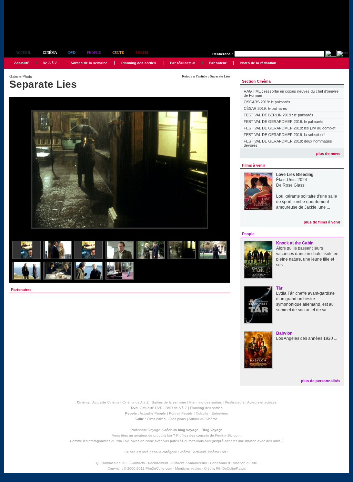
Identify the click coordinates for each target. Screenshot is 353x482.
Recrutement (158, 463)
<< (19, 170)
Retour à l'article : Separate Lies (206, 76)
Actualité (21, 63)
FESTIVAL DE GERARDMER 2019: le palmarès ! (284, 121)
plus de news (328, 153)
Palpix (241, 468)
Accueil (23, 52)
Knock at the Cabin (294, 243)
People (94, 52)
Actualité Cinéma (105, 402)
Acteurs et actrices (261, 402)
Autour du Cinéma (203, 419)
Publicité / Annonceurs (189, 463)
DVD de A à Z (176, 408)
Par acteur (217, 63)
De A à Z (50, 63)
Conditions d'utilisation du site (233, 463)
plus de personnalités (320, 381)
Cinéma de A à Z (135, 402)
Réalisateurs (234, 402)
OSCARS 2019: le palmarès (267, 102)
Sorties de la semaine (89, 63)
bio (169, 435)
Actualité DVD (151, 408)
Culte (118, 52)
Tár (279, 288)
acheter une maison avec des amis (252, 441)
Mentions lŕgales (188, 468)
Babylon (284, 333)
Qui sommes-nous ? (112, 463)
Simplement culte (42, 34)
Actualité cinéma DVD (210, 452)
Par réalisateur (182, 63)
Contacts (138, 463)
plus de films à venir (322, 222)
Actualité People (153, 413)
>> (220, 170)
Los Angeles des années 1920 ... (306, 338)
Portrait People (181, 413)
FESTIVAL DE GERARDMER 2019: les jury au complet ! (290, 128)
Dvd (71, 52)
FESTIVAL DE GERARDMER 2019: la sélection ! (284, 135)
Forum (141, 52)
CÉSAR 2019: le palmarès (265, 108)
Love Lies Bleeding (294, 174)
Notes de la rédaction (258, 63)
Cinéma (50, 52)
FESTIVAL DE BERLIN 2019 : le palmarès (278, 115)
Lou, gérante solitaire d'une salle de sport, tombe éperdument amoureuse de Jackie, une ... (306, 202)
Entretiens (220, 413)
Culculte (202, 413)
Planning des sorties (138, 63)
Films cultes (156, 419)
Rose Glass (293, 185)
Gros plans (177, 419)
